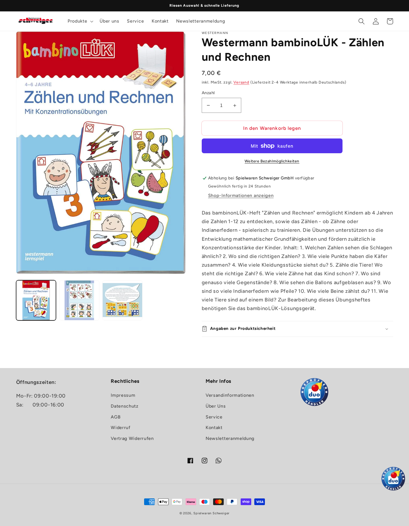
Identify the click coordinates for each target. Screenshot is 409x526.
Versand (241, 82)
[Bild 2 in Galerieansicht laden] (79, 300)
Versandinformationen (230, 395)
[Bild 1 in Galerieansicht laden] (36, 300)
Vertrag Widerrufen (132, 438)
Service (214, 417)
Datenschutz (125, 406)
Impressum (123, 395)
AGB (115, 417)
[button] (80, 21)
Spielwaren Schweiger (211, 513)
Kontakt (214, 427)
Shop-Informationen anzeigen (241, 195)
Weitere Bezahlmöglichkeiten (272, 161)
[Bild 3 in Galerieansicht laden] (122, 300)
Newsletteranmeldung (230, 438)
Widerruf (120, 427)
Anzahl (208, 92)
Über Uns (216, 406)
